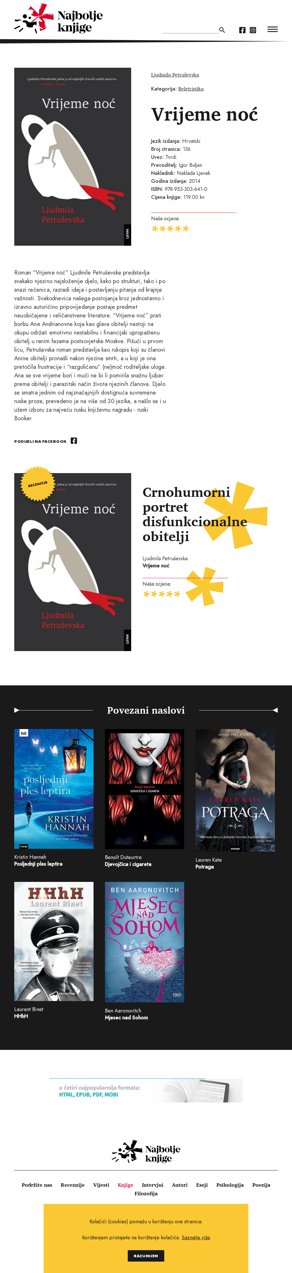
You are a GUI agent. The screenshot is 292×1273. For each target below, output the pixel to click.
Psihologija (230, 1184)
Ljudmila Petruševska (175, 74)
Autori (180, 1184)
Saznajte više (196, 1237)
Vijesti (101, 1184)
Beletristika (191, 88)
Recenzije (73, 1184)
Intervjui (152, 1184)
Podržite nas (37, 1184)
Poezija (261, 1184)
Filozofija (146, 1193)
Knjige (125, 1184)
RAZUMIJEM (146, 1255)
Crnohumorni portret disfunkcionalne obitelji (195, 514)
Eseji (202, 1184)
